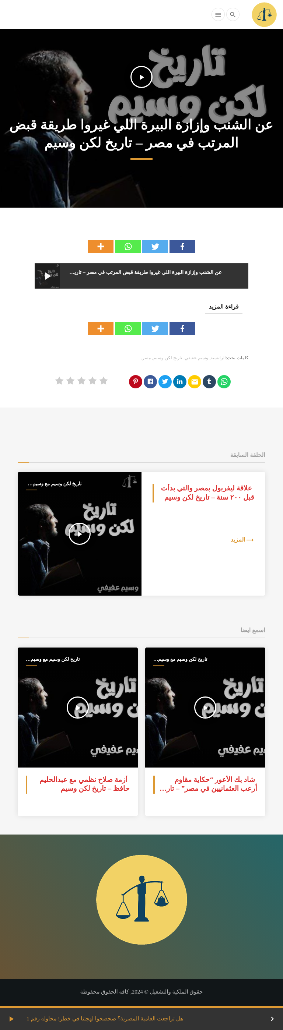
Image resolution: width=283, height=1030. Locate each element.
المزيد (238, 540)
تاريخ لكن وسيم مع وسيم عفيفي (57, 484)
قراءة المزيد (224, 307)
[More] (100, 246)
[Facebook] (182, 246)
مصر (146, 357)
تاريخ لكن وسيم (167, 357)
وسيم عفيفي (196, 357)
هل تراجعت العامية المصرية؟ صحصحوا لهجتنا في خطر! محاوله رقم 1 (105, 1019)
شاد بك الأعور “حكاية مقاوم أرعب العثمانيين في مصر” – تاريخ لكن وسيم (208, 789)
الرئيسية (218, 357)
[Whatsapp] (128, 246)
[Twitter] (155, 246)
